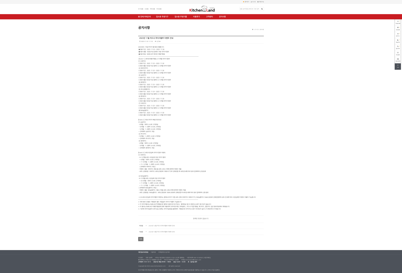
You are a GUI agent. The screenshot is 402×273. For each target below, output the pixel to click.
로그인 (254, 1)
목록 (140, 239)
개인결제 (398, 54)
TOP (398, 67)
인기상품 (140, 9)
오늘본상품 (398, 22)
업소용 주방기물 (181, 17)
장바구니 (398, 35)
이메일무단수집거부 (164, 252)
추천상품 (158, 9)
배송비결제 (398, 61)
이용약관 (153, 252)
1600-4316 (147, 262)
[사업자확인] (207, 257)
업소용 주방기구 (162, 17)
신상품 (146, 9)
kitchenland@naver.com (193, 259)
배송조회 (398, 41)
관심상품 (398, 28)
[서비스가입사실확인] (213, 270)
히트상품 (152, 9)
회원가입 (261, 1)
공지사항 (222, 17)
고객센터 (209, 17)
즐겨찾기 (247, 1)
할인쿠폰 (398, 47)
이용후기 (196, 17)
